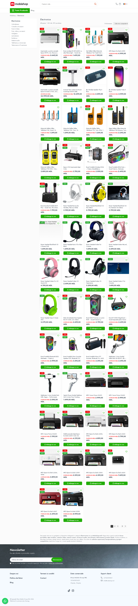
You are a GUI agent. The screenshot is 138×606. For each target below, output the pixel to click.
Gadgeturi (15, 34)
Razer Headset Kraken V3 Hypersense (93, 282)
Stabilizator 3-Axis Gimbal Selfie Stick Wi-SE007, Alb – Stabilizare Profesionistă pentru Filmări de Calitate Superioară (118, 357)
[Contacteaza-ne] (117, 4)
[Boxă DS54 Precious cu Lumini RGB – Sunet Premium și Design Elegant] (95, 305)
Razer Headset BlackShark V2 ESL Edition (95, 207)
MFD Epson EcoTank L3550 (71, 473)
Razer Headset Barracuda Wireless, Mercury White (71, 207)
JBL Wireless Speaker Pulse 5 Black (117, 90)
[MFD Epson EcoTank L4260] (118, 460)
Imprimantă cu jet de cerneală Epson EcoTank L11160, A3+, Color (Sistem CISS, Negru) (49, 90)
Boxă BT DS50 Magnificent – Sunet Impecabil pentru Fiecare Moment (118, 319)
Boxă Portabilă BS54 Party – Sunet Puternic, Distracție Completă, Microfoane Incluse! (118, 168)
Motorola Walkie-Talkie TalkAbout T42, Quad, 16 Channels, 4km (48, 129)
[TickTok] (69, 591)
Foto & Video (15, 29)
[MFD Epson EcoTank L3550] (73, 460)
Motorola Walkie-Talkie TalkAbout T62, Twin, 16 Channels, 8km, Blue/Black (71, 129)
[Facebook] (65, 591)
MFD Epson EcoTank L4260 (117, 473)
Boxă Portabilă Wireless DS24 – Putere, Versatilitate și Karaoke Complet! (95, 168)
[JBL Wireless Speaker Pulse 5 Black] (118, 77)
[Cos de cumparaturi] (120, 4)
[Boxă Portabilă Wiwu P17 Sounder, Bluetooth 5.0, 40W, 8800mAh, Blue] (95, 343)
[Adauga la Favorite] (58, 30)
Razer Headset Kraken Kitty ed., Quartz (118, 245)
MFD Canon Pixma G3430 (49, 434)
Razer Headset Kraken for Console (93, 245)
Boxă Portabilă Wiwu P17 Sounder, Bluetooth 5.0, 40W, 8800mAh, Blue (95, 357)
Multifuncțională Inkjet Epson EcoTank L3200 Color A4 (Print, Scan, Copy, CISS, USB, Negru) (72, 435)
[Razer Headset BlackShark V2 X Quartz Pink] (50, 231)
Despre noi (14, 573)
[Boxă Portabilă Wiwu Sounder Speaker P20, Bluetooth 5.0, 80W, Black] (73, 343)
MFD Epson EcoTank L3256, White (94, 435)
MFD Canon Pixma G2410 (94, 395)
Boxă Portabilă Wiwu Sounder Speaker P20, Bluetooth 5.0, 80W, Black (72, 357)
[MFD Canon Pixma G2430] (118, 382)
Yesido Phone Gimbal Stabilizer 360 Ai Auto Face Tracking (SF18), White (72, 396)
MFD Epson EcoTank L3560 (94, 473)
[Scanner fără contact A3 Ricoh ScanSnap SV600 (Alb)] (73, 77)
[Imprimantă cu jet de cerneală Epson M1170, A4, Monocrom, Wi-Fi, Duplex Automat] (50, 38)
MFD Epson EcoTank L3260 (117, 434)
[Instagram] (73, 591)
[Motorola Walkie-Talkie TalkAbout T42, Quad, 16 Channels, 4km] (50, 115)
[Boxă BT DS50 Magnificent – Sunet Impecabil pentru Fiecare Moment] (118, 305)
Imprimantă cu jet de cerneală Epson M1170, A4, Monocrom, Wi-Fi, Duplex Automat (50, 52)
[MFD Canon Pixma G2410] (95, 382)
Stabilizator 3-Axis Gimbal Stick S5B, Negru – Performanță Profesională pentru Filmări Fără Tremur (50, 396)
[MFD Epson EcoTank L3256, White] (95, 421)
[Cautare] (95, 4)
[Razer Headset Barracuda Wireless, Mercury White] (73, 193)
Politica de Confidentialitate (56, 563)
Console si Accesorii (17, 27)
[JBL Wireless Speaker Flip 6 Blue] (95, 77)
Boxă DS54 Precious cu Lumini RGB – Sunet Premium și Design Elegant (95, 319)
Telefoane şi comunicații (19, 43)
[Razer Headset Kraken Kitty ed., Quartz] (118, 231)
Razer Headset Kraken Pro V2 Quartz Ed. (49, 282)
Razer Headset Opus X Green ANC (49, 319)
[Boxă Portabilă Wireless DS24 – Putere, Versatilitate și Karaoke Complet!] (95, 154)
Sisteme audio (16, 41)
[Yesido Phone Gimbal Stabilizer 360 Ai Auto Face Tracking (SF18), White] (73, 382)
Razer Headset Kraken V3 (71, 281)
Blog (32, 10)
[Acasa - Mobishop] (20, 4)
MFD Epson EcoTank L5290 (71, 511)
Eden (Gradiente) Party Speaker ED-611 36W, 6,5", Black (72, 319)
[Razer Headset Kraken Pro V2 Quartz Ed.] (50, 268)
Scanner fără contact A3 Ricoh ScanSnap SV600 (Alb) (72, 90)
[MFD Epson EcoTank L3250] (118, 38)
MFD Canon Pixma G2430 (117, 395)
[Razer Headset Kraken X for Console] (118, 268)
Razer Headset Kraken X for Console (117, 282)
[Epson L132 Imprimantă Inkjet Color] (73, 154)
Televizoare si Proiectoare (19, 45)
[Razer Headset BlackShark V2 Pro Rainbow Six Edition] (118, 193)
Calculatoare (15, 24)
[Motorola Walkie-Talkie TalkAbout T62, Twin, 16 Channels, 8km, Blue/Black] (73, 115)
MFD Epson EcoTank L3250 (117, 51)
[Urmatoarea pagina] (125, 526)
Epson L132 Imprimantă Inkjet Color (71, 168)
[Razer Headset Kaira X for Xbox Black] (73, 231)
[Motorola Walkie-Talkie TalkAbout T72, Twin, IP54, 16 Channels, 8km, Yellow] (95, 115)
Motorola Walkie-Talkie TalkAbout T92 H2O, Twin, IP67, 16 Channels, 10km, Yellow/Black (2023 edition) (49, 168)
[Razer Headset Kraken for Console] (95, 231)
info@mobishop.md (108, 581)
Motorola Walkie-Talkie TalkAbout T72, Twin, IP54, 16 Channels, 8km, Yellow (95, 129)
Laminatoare (15, 36)
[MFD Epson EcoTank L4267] (50, 498)
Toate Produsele (21, 10)
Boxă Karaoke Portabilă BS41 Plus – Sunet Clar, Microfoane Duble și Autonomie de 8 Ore (49, 207)
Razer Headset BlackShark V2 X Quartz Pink (49, 245)
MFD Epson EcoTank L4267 (49, 511)
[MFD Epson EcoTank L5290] (73, 498)
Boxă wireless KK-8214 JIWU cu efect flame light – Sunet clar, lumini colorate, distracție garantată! (72, 52)
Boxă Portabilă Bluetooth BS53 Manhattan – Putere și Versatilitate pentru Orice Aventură (50, 357)
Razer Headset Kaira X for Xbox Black (72, 245)
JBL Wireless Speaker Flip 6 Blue (94, 90)
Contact (43, 578)
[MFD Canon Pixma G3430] (50, 421)
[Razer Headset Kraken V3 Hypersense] (95, 268)
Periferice (14, 38)
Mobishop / (13, 16)
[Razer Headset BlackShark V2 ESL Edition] (95, 193)
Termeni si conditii (47, 573)
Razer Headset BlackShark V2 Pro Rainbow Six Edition (117, 207)
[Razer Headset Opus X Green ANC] (50, 305)
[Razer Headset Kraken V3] (73, 268)
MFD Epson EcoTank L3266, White (49, 473)
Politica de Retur (16, 578)
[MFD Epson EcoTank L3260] (118, 421)
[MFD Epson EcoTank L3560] (95, 460)
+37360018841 (107, 578)
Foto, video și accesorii (18, 31)
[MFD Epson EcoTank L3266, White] (50, 460)
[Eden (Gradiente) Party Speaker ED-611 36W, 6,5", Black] (73, 305)
